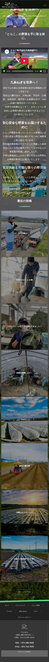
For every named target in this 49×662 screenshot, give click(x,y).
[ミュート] (41, 71)
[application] (24, 61)
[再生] (4, 71)
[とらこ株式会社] (11, 4)
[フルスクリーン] (45, 71)
